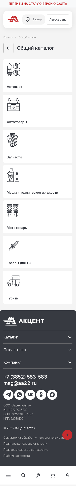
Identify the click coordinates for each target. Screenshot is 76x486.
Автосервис (57, 19)
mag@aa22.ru (20, 383)
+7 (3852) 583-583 (25, 377)
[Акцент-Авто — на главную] (13, 19)
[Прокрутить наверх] (67, 435)
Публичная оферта (16, 455)
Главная (8, 37)
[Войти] (67, 475)
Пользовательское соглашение (25, 449)
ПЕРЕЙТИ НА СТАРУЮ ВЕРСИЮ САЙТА (38, 3)
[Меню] (8, 475)
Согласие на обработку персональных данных (36, 437)
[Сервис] (38, 475)
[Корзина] (53, 475)
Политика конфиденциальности (25, 443)
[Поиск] (23, 475)
